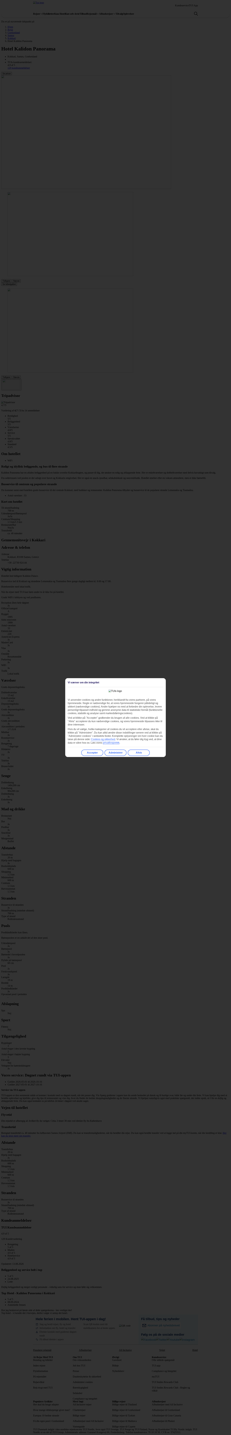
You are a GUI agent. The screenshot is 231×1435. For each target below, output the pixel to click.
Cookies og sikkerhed (103, 739)
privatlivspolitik (111, 742)
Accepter (92, 752)
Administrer (116, 752)
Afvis (139, 752)
